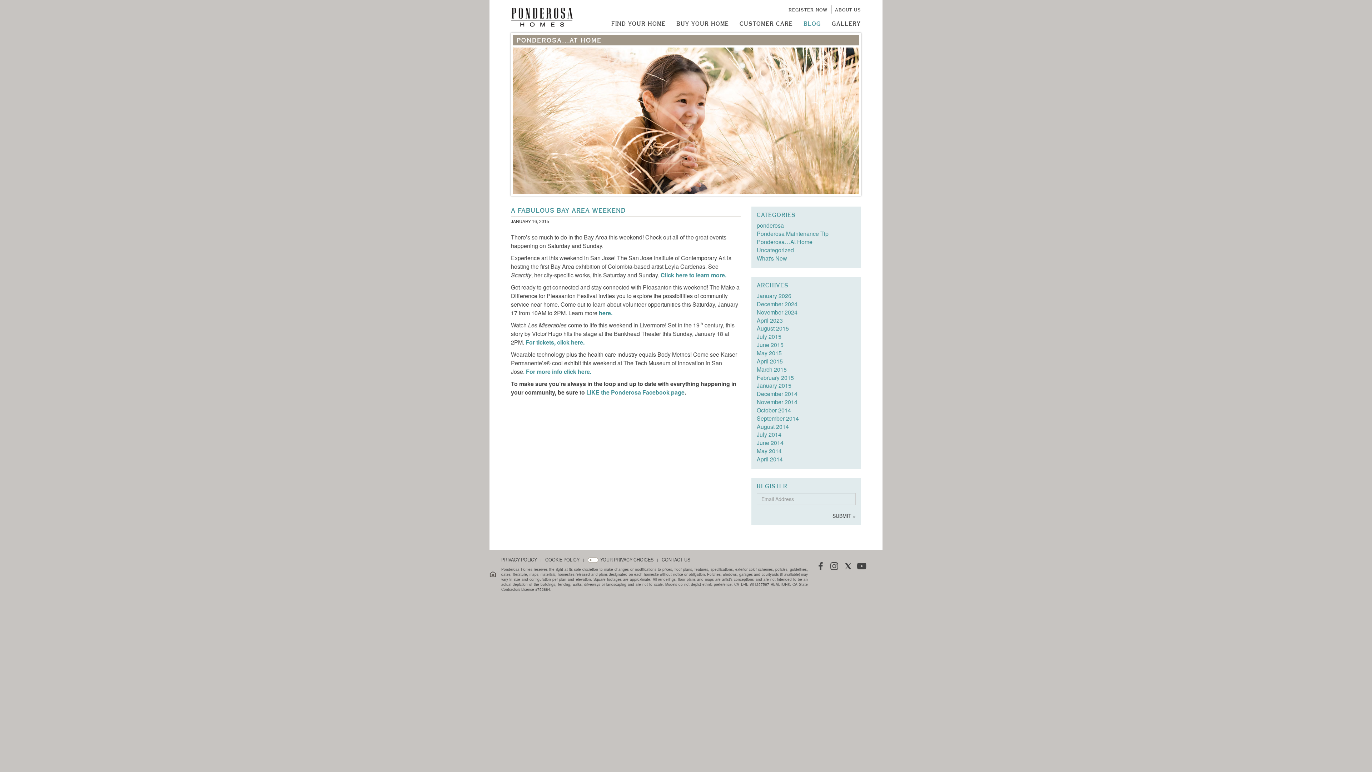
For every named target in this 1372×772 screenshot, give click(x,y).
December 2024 (777, 304)
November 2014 (777, 402)
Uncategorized (775, 250)
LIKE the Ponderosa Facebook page (635, 392)
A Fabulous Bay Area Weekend (568, 210)
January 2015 (774, 385)
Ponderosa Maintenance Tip (793, 233)
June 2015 (770, 345)
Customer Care (766, 23)
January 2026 (774, 296)
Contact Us (676, 560)
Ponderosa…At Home (784, 242)
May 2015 (769, 353)
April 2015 (770, 361)
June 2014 (770, 443)
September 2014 (778, 418)
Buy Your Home (702, 23)
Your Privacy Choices (626, 560)
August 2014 (773, 426)
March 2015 (772, 369)
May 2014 (769, 451)
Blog (812, 23)
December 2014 (777, 394)
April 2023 (770, 320)
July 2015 (769, 336)
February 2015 (775, 377)
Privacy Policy (519, 560)
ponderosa (770, 225)
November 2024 (777, 312)
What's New (772, 258)
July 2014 (769, 434)
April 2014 (770, 459)
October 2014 (774, 410)
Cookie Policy (562, 560)
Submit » (844, 515)
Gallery (846, 23)
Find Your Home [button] (638, 23)
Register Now (808, 10)
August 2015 (773, 328)
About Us (848, 10)
